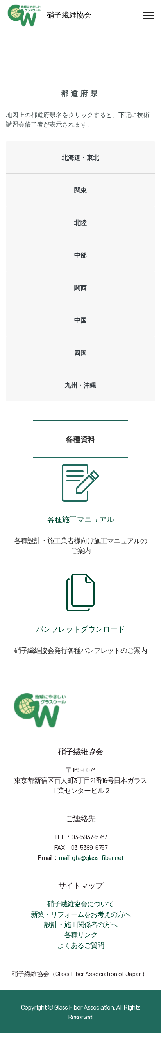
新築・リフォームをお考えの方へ (81, 914)
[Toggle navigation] (149, 15)
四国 (80, 352)
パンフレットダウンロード (80, 628)
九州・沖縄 (80, 385)
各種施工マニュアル (80, 519)
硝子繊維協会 (69, 14)
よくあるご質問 (80, 945)
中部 (80, 254)
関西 (80, 287)
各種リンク (80, 934)
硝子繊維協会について (80, 903)
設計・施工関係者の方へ (80, 924)
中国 (80, 320)
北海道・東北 (80, 157)
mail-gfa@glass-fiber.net (91, 857)
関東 (80, 189)
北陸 (80, 222)
